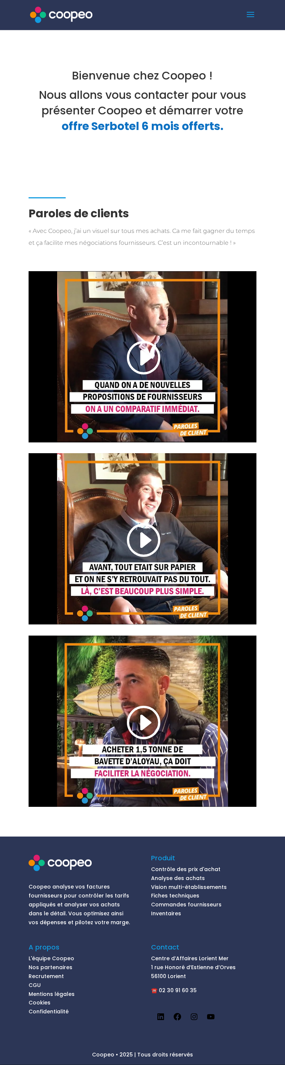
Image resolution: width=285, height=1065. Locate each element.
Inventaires (166, 913)
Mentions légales (52, 994)
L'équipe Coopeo (51, 958)
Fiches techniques (175, 895)
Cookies (39, 1002)
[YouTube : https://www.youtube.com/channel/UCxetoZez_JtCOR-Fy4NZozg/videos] (210, 1019)
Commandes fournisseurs (186, 904)
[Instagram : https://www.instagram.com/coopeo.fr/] (194, 1019)
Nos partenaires (50, 967)
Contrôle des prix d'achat (185, 869)
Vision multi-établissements (189, 887)
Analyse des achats (178, 878)
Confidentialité (49, 1011)
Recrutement (46, 976)
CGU (35, 985)
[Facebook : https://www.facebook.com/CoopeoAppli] (177, 1019)
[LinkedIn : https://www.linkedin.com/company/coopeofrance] (160, 1019)
